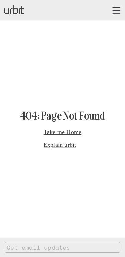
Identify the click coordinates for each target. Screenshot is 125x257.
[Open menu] (116, 10)
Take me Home (62, 132)
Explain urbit (60, 144)
